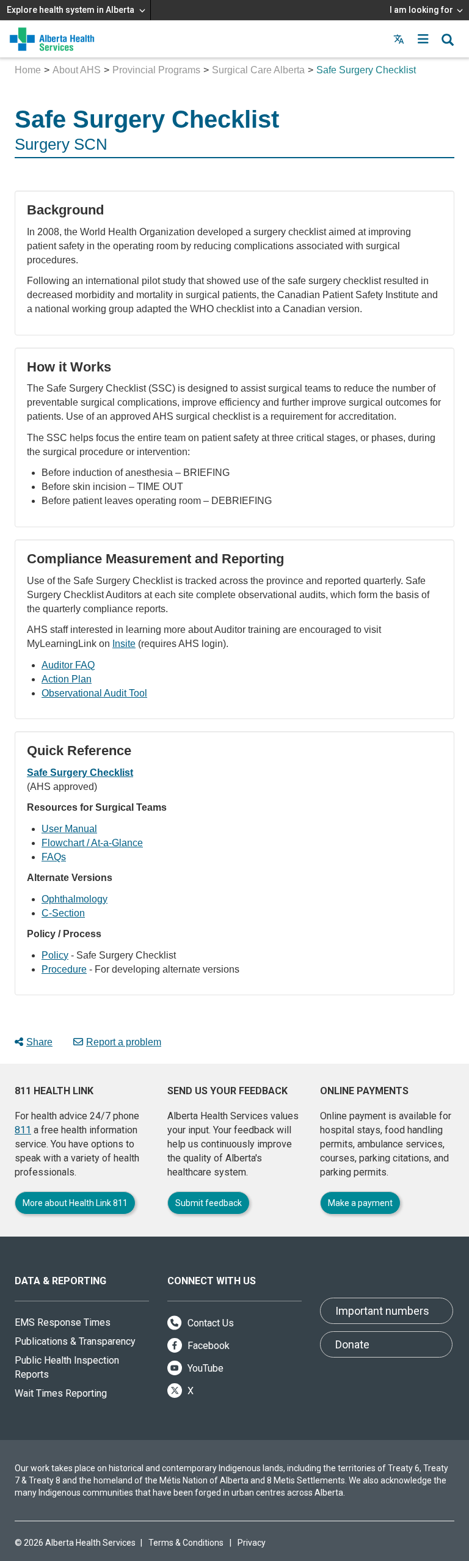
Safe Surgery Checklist (80, 772)
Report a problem (123, 1042)
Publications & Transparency (75, 1341)
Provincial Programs (156, 70)
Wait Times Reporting (61, 1393)
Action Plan (67, 679)
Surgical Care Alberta (258, 70)
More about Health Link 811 (75, 1203)
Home (28, 70)
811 (23, 1130)
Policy (55, 955)
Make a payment (360, 1203)
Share (39, 1042)
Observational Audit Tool (94, 693)
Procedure (64, 969)
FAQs (54, 857)
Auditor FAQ (68, 665)
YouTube (204, 1368)
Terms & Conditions (186, 1543)
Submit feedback (208, 1203)
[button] (423, 39)
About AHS (77, 70)
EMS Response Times (63, 1322)
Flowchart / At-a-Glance (92, 843)
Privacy (252, 1543)
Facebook (207, 1345)
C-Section (63, 913)
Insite (124, 643)
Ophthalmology (74, 899)
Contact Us (209, 1323)
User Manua (68, 829)
